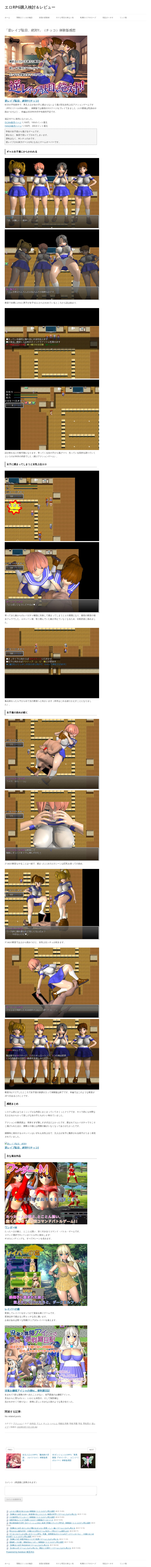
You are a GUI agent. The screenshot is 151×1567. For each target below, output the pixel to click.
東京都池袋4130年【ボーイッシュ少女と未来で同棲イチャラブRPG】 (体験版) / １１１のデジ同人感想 (50, 1523)
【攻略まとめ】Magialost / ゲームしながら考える (29, 1545)
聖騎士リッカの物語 (24, 17)
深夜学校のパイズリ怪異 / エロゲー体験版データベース (31, 1520)
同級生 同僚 (63, 1423)
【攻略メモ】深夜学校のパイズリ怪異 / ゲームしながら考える (34, 1539)
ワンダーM (11, 1227)
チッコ (46, 1423)
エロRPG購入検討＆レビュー (30, 7)
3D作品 (32, 1423)
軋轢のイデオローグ (88, 17)
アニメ (39, 1423)
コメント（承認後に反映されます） (21, 1482)
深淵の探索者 (44, 17)
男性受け (87, 1423)
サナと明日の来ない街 (65, 17)
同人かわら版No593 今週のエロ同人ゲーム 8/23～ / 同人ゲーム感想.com (39, 1531)
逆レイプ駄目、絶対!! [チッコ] (22, 100)
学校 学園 (73, 1423)
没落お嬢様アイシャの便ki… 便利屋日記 (27, 1390)
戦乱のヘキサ (108, 17)
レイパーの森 (12, 1309)
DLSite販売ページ (13, 122)
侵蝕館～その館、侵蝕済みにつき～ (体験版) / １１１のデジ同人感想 (36, 1542)
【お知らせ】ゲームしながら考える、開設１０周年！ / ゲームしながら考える (40, 1548)
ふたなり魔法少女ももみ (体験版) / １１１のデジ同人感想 (32, 1511)
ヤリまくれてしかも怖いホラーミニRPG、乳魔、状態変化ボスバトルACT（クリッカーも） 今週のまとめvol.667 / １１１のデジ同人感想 (50, 1535)
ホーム (7, 17)
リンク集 (123, 17)
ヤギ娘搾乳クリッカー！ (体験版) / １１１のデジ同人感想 (32, 1517)
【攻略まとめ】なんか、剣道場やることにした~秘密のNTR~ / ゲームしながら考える (43, 1514)
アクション (18, 1423)
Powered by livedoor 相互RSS (20, 1551)
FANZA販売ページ (13, 125)
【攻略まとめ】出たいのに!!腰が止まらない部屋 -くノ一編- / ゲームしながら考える (42, 1528)
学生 (80, 1423)
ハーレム (54, 1423)
